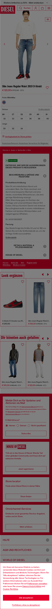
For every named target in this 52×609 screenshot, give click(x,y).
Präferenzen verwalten (37, 583)
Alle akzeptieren (26, 598)
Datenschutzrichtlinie (31, 586)
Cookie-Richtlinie (10, 589)
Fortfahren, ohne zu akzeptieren (26, 605)
